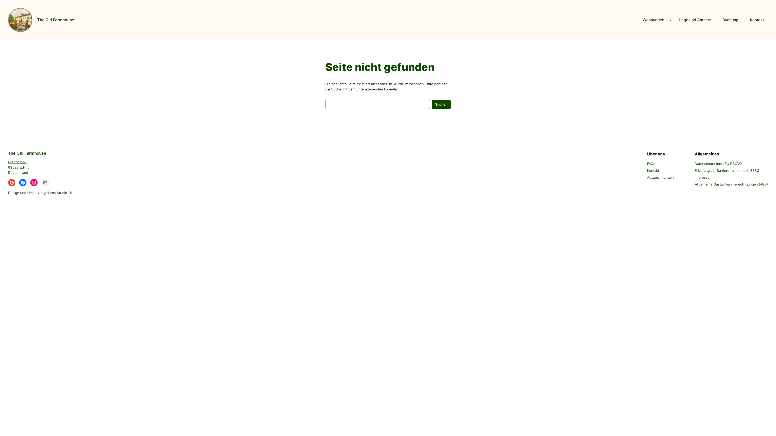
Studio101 (64, 193)
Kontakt (653, 171)
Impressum (704, 177)
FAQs (651, 164)
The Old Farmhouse (55, 20)
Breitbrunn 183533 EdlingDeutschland (19, 167)
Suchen (441, 104)
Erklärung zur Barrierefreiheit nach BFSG (727, 171)
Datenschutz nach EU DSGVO (718, 164)
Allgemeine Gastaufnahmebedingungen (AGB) (731, 184)
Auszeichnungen (660, 177)
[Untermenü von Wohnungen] (670, 20)
